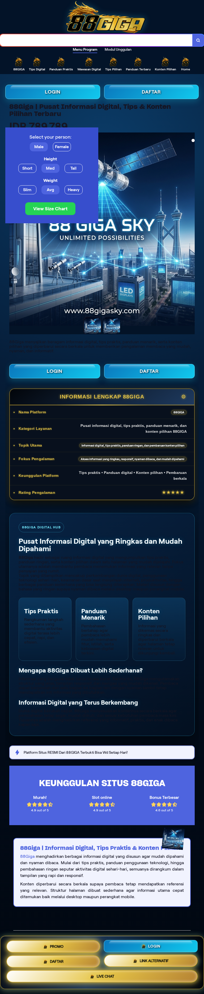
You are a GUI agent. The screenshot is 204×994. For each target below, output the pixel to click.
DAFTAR (151, 92)
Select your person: (50, 137)
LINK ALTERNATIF (154, 960)
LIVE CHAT (105, 976)
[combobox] (96, 40)
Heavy (73, 189)
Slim (27, 189)
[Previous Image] (9, 230)
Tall (73, 168)
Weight (50, 180)
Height (50, 159)
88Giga (27, 856)
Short (27, 168)
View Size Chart (50, 208)
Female (62, 146)
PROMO (56, 946)
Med (50, 168)
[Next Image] (194, 230)
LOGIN (53, 92)
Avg (50, 189)
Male (39, 146)
